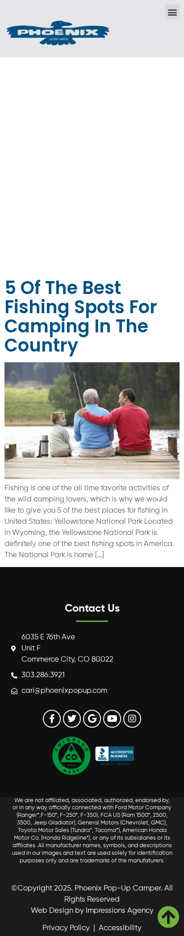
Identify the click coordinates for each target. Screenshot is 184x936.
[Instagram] (132, 719)
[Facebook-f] (52, 719)
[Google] (92, 719)
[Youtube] (112, 719)
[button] (172, 11)
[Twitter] (72, 719)
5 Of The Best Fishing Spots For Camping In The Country (80, 316)
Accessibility (120, 928)
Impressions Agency (120, 911)
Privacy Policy (66, 928)
